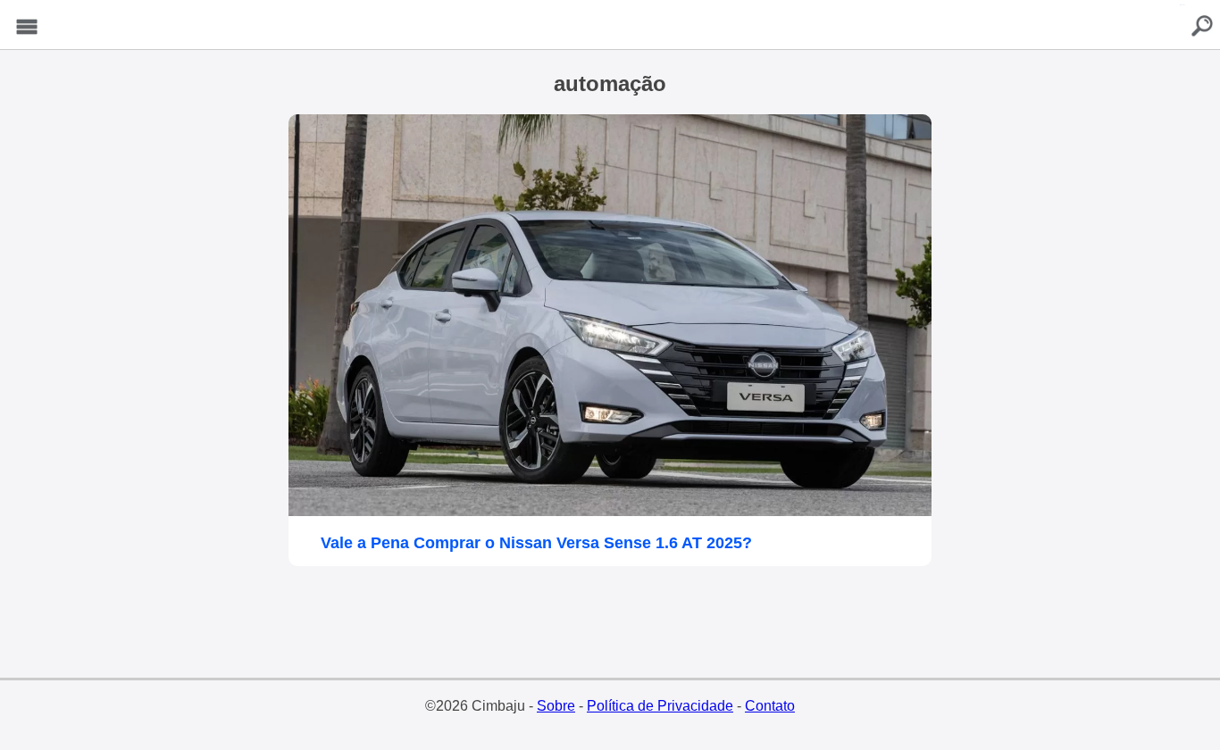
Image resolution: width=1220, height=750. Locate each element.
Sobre (556, 705)
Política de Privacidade (660, 705)
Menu (27, 27)
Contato (770, 705)
